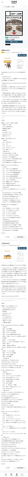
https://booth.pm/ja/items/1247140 (10, 296)
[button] (2, 6)
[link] (7, 237)
